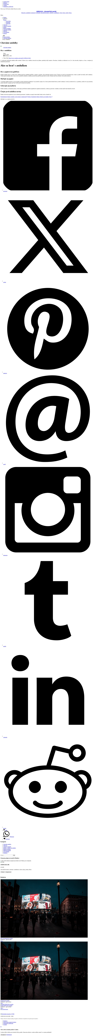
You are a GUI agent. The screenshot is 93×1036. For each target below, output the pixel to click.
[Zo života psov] (4, 1009)
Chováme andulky (7, 29)
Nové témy (8, 21)
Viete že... (5, 24)
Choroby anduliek (7, 26)
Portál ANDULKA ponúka (6, 1005)
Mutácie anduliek (7, 28)
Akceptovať (3, 1034)
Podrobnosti (9, 1034)
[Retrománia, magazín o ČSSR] (7, 1014)
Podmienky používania (8, 6)
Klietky (4, 27)
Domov (5, 17)
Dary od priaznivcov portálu (7, 938)
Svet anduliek (6, 32)
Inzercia (5, 33)
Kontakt (5, 1024)
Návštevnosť (6, 4)
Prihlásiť (2, 872)
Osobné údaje (6, 1)
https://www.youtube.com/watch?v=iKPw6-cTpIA (20, 58)
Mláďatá (5, 31)
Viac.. (2, 940)
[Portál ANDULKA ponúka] (7, 1004)
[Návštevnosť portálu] (44, 999)
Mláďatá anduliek (7, 850)
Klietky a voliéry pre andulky (9, 848)
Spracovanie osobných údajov (9, 1022)
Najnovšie (8, 23)
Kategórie (8, 22)
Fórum (4, 19)
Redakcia (5, 852)
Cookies (5, 5)
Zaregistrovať (8, 872)
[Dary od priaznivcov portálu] (44, 937)
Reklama (5, 2)
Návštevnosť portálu (5, 1000)
